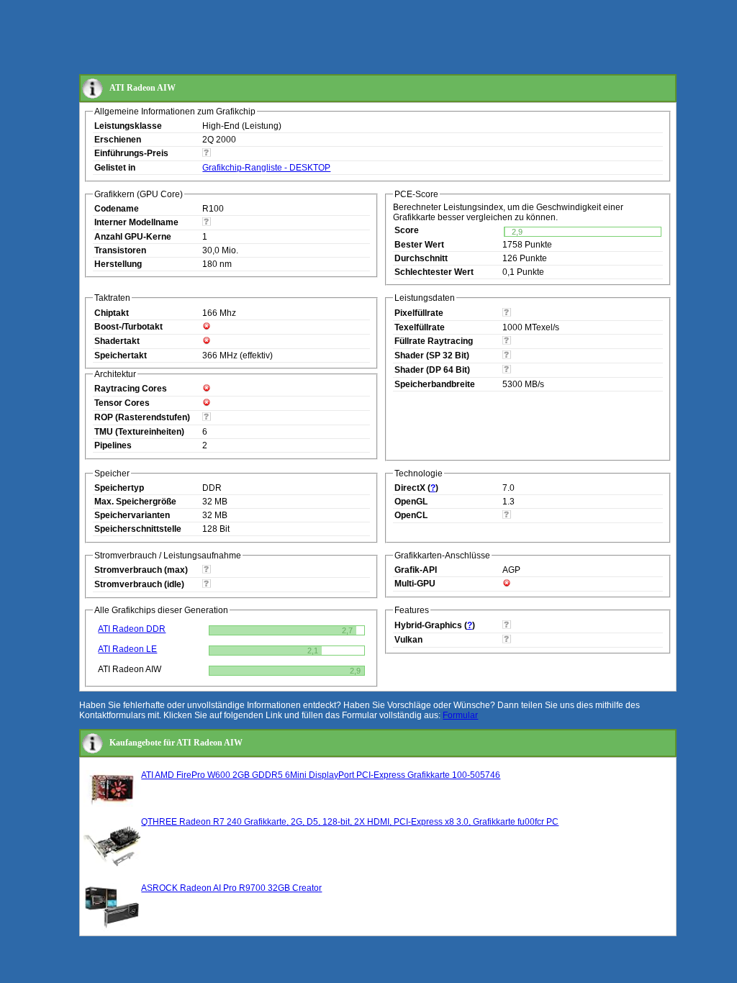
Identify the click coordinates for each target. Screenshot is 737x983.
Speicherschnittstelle (137, 529)
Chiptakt (111, 313)
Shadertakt (117, 341)
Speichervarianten (132, 515)
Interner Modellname (136, 222)
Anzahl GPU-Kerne (132, 237)
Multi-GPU (414, 584)
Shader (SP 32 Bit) (431, 355)
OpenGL (411, 502)
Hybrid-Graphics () (434, 625)
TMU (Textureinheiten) (139, 432)
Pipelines (113, 445)
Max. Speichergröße (135, 502)
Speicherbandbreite (434, 384)
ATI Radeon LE (127, 649)
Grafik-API (415, 570)
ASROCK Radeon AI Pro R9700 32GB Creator (231, 888)
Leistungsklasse (128, 126)
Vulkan (408, 640)
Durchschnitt (421, 258)
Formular (460, 715)
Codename (116, 209)
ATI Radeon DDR (132, 629)
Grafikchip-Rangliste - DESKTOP (266, 168)
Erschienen (117, 140)
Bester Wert (419, 245)
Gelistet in (114, 168)
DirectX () (416, 488)
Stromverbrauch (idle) (139, 584)
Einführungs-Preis (131, 153)
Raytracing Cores (130, 389)
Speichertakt (120, 355)
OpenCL (411, 515)
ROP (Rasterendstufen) (142, 417)
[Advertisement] (341, 38)
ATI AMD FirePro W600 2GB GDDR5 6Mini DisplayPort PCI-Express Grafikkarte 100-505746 (320, 775)
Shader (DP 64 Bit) (432, 370)
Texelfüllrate (419, 327)
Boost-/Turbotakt (128, 327)
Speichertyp (119, 488)
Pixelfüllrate (418, 313)
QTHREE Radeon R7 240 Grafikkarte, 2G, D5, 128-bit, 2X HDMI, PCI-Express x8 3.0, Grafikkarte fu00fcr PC (350, 822)
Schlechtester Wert (434, 272)
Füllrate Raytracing (433, 341)
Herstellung (118, 264)
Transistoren (120, 250)
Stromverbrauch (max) (141, 570)
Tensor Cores (122, 403)
